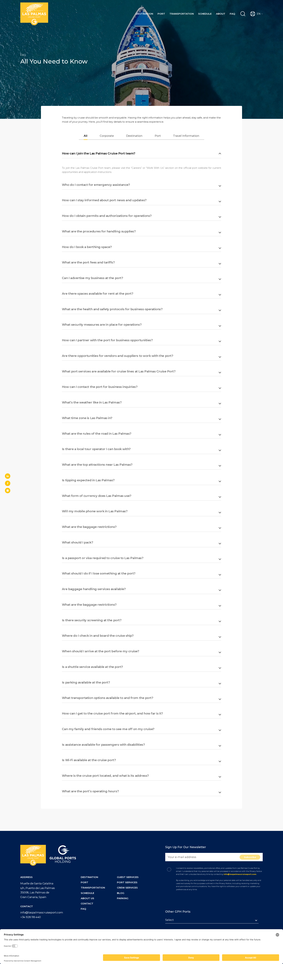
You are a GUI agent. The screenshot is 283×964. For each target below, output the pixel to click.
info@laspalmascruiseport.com (41, 912)
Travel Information (186, 135)
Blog (120, 893)
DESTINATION (89, 877)
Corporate (107, 135)
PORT (84, 882)
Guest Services (128, 877)
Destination (144, 13)
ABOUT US (87, 898)
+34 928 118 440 (30, 917)
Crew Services (127, 887)
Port (161, 13)
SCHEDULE (87, 893)
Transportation (182, 13)
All (85, 135)
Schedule (205, 13)
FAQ (232, 13)
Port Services (127, 882)
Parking (122, 898)
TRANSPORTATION (93, 887)
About (220, 13)
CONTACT (87, 903)
